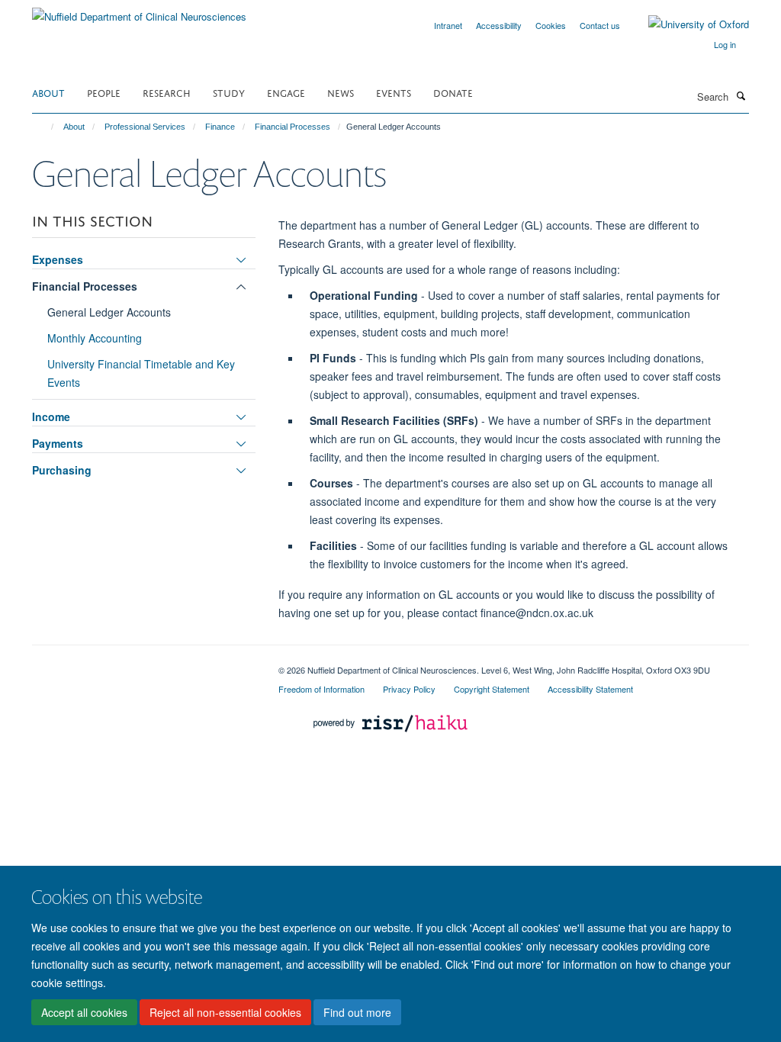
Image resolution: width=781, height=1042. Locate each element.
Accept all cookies (84, 1012)
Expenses (57, 259)
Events (393, 92)
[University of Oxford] (687, 24)
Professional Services (144, 126)
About (48, 92)
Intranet (448, 25)
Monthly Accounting (94, 338)
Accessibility (499, 25)
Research (167, 92)
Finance (220, 126)
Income (51, 416)
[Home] (45, 126)
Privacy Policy (409, 689)
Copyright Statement (491, 689)
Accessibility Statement (590, 689)
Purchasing (62, 470)
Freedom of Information (321, 689)
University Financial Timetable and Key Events (141, 373)
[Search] (740, 95)
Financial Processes (292, 126)
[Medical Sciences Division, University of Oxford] (144, 664)
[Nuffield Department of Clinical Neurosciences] (139, 11)
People (104, 92)
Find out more (357, 1012)
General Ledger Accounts (109, 312)
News (340, 92)
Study (229, 92)
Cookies (550, 25)
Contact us (600, 25)
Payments (57, 443)
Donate (453, 92)
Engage (286, 92)
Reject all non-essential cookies (225, 1012)
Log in (725, 44)
